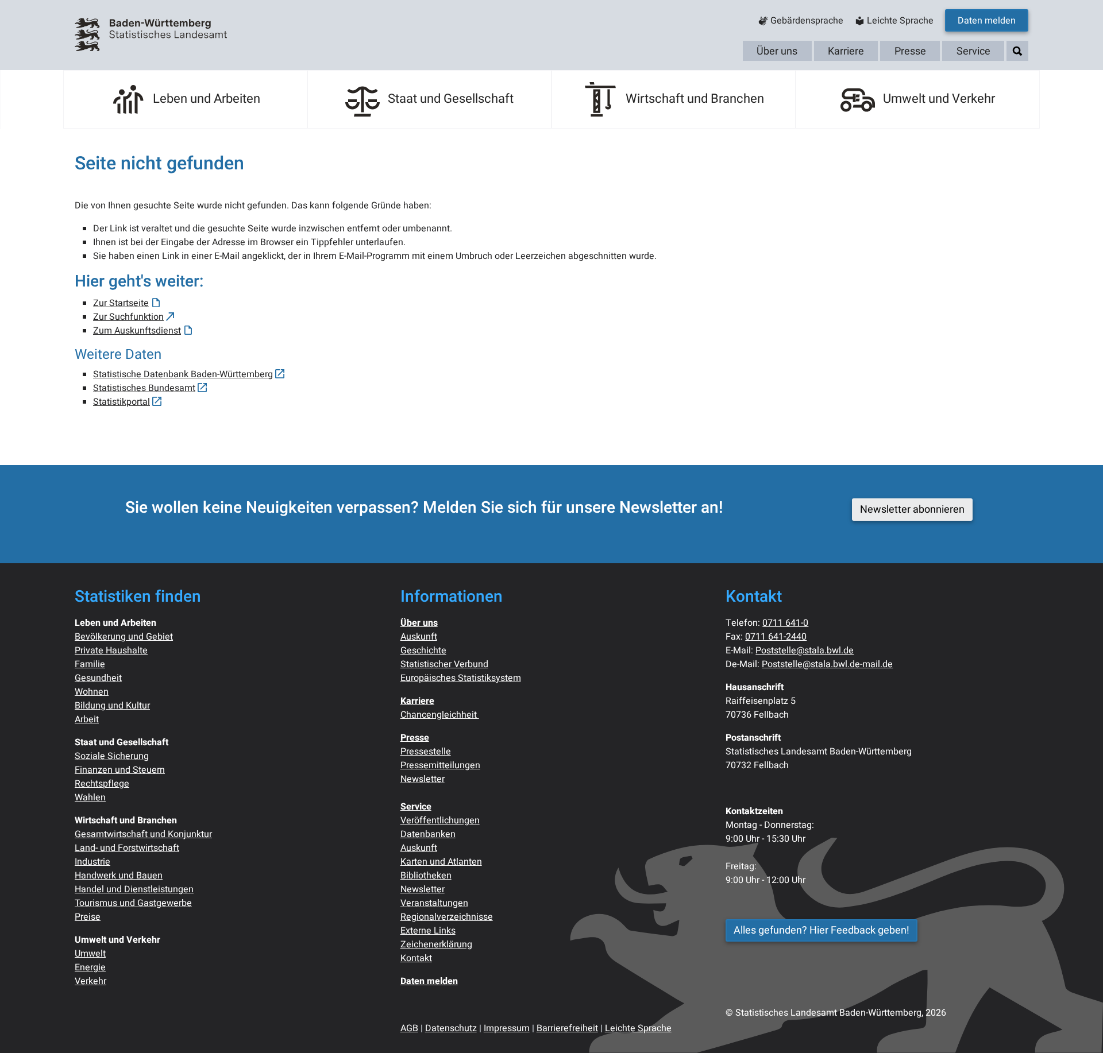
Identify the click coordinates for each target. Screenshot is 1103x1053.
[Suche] (1017, 51)
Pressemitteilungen (440, 765)
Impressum (507, 1028)
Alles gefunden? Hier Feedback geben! (821, 930)
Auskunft (418, 637)
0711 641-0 (785, 623)
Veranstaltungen (434, 903)
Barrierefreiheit (567, 1028)
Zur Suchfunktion (128, 317)
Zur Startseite (121, 303)
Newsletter (422, 779)
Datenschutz (451, 1028)
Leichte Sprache (638, 1028)
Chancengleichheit (439, 715)
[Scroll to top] (1078, 1028)
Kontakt (416, 958)
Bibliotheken (426, 875)
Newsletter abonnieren (912, 509)
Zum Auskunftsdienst (137, 331)
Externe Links (428, 931)
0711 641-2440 (776, 637)
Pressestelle (425, 751)
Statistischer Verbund (444, 664)
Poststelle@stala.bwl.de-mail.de (827, 664)
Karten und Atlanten (441, 862)
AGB (409, 1028)
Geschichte (423, 650)
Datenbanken (428, 834)
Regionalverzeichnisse (446, 917)
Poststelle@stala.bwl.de (804, 650)
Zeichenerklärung (436, 944)
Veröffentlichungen (440, 820)
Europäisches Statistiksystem (460, 678)
